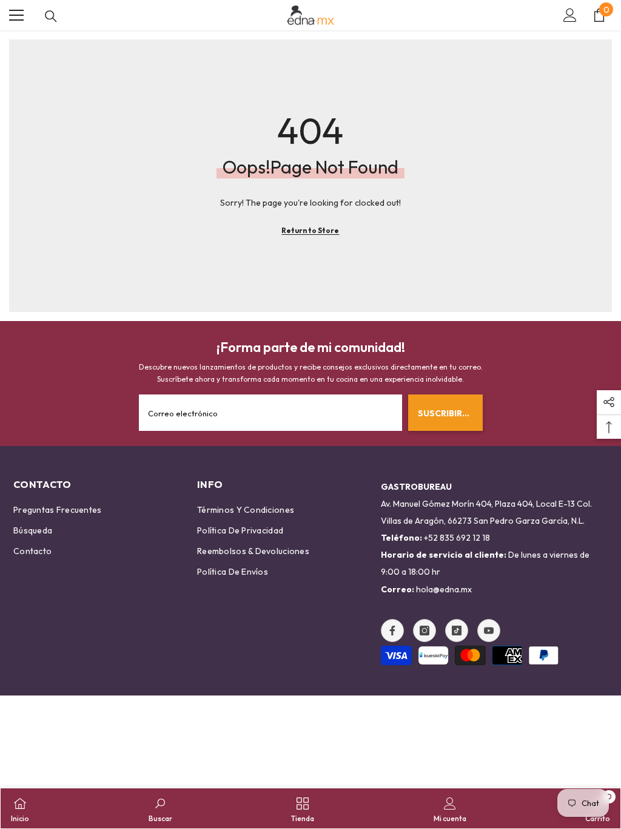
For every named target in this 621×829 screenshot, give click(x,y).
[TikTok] (456, 630)
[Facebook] (392, 630)
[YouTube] (488, 630)
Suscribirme (446, 413)
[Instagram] (424, 630)
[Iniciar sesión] (570, 15)
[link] (160, 808)
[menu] (16, 15)
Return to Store (310, 230)
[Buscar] (51, 16)
